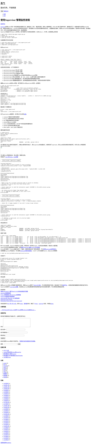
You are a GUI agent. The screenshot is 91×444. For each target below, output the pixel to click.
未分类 (5, 377)
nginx (4, 369)
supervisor (41, 303)
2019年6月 (6, 395)
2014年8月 (6, 427)
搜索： (2, 344)
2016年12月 (6, 405)
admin (51, 303)
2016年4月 (6, 412)
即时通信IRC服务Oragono (9, 353)
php (4, 370)
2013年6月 (6, 436)
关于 (4, 15)
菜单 (2, 11)
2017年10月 (6, 402)
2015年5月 (6, 421)
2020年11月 (6, 387)
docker (4, 363)
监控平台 (64, 285)
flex (4, 364)
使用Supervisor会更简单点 (49, 249)
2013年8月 (6, 433)
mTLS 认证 (6, 350)
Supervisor (3, 26)
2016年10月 (6, 407)
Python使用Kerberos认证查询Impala (26, 310)
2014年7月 (6, 429)
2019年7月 (6, 393)
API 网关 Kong (7, 357)
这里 (25, 114)
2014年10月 (6, 426)
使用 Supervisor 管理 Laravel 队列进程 (30, 247)
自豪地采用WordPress (6, 442)
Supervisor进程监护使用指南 (8, 296)
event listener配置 (14, 286)
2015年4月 (6, 422)
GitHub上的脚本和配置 (26, 250)
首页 (4, 14)
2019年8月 (6, 392)
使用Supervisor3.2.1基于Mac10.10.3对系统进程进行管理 (14, 291)
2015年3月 (6, 424)
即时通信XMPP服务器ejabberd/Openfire (13, 355)
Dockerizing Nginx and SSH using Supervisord (11, 300)
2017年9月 (6, 404)
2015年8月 (6, 416)
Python (36, 303)
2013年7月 (6, 434)
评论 (2, 326)
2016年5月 (6, 410)
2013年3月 (6, 438)
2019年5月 (6, 397)
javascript (5, 365)
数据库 (5, 373)
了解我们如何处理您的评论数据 (27, 341)
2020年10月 (6, 388)
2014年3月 (6, 431)
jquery (4, 367)
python (21, 303)
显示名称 (3, 329)
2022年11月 (6, 385)
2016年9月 (6, 409)
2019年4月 (6, 398)
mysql (4, 368)
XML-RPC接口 (37, 285)
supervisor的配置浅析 (6, 293)
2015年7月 (6, 417)
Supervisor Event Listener (6, 299)
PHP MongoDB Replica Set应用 (9, 310)
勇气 (3, 3)
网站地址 (3, 335)
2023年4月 (6, 383)
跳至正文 (6, 11)
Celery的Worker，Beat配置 (11, 157)
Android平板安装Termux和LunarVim (12, 352)
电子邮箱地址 (4, 332)
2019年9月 (6, 390)
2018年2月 (6, 400)
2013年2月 (6, 439)
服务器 (25, 303)
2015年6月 (6, 419)
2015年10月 (6, 414)
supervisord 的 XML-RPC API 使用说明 (10, 298)
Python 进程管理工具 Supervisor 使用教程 (11, 294)
